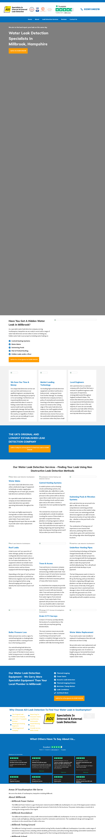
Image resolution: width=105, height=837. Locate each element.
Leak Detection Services (50, 19)
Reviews (64, 19)
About (37, 19)
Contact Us (73, 19)
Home (30, 19)
